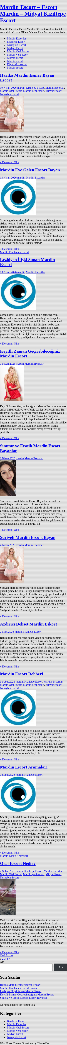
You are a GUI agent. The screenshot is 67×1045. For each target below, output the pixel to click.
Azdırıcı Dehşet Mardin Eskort (28, 624)
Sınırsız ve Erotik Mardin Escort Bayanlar (23, 997)
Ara (2, 961)
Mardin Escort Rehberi (21, 674)
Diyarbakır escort (17, 64)
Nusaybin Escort (16, 44)
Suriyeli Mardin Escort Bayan (27, 537)
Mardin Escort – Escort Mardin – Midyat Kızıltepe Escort (33, 14)
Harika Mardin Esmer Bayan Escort (20, 984)
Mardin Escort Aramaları (24, 767)
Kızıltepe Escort (16, 41)
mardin (21, 87)
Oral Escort (6, 955)
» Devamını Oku (9, 162)
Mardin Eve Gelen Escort (14, 252)
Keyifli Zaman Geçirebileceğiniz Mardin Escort (27, 994)
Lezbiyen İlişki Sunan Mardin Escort (20, 991)
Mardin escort (15, 57)
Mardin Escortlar (16, 38)
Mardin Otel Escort (18, 51)
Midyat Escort (15, 48)
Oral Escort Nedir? (18, 863)
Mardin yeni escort (17, 54)
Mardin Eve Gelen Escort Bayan (30, 170)
